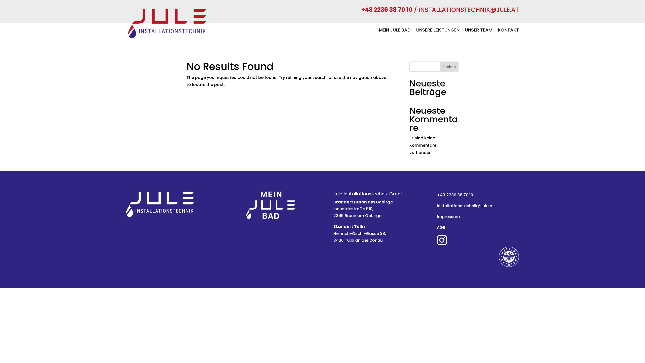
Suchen (449, 66)
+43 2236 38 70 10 (455, 195)
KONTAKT (508, 30)
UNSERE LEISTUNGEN (438, 30)
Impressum (448, 217)
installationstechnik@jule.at (465, 206)
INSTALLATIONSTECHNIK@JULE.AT (468, 10)
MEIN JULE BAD (395, 30)
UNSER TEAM (478, 30)
